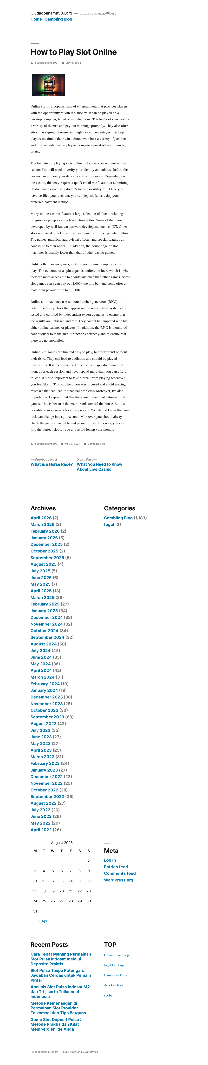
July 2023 (40, 730)
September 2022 (47, 796)
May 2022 (41, 823)
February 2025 (45, 604)
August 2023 (44, 723)
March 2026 (42, 524)
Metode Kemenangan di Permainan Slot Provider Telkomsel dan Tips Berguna (58, 1008)
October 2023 (44, 710)
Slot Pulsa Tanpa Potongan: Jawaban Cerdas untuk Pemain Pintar (61, 975)
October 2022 (44, 790)
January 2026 (44, 537)
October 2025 (44, 551)
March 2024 (43, 677)
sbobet (108, 995)
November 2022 (47, 783)
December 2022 (47, 776)
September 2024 (47, 637)
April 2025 (41, 590)
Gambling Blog (58, 19)
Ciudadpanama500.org (51, 13)
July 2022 (40, 809)
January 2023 (44, 770)
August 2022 (44, 803)
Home (36, 19)
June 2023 (41, 736)
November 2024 (47, 624)
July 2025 (40, 570)
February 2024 (45, 683)
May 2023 (41, 743)
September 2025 (47, 557)
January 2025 (44, 610)
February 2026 (45, 531)
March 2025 (42, 597)
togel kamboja (114, 965)
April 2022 (41, 829)
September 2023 (47, 716)
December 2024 (47, 617)
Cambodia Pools (116, 975)
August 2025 (44, 564)
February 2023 (45, 763)
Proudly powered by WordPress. (79, 1051)
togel (109, 524)
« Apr (43, 921)
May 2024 (41, 663)
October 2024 (44, 630)
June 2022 (41, 816)
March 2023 (42, 756)
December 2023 (47, 697)
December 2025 (47, 544)
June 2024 (41, 657)
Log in (110, 860)
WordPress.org (118, 880)
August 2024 (44, 644)
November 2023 (47, 703)
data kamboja (113, 985)
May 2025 (41, 584)
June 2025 (41, 577)
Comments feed (120, 873)
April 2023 (41, 750)
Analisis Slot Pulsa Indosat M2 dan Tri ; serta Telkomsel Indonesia (60, 991)
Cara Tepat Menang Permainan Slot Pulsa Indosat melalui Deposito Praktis (61, 959)
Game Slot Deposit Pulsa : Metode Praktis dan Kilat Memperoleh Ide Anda (56, 1024)
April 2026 (41, 517)
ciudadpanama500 (45, 62)
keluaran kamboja (117, 955)
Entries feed (116, 866)
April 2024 (41, 670)
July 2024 (41, 650)
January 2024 (44, 690)
